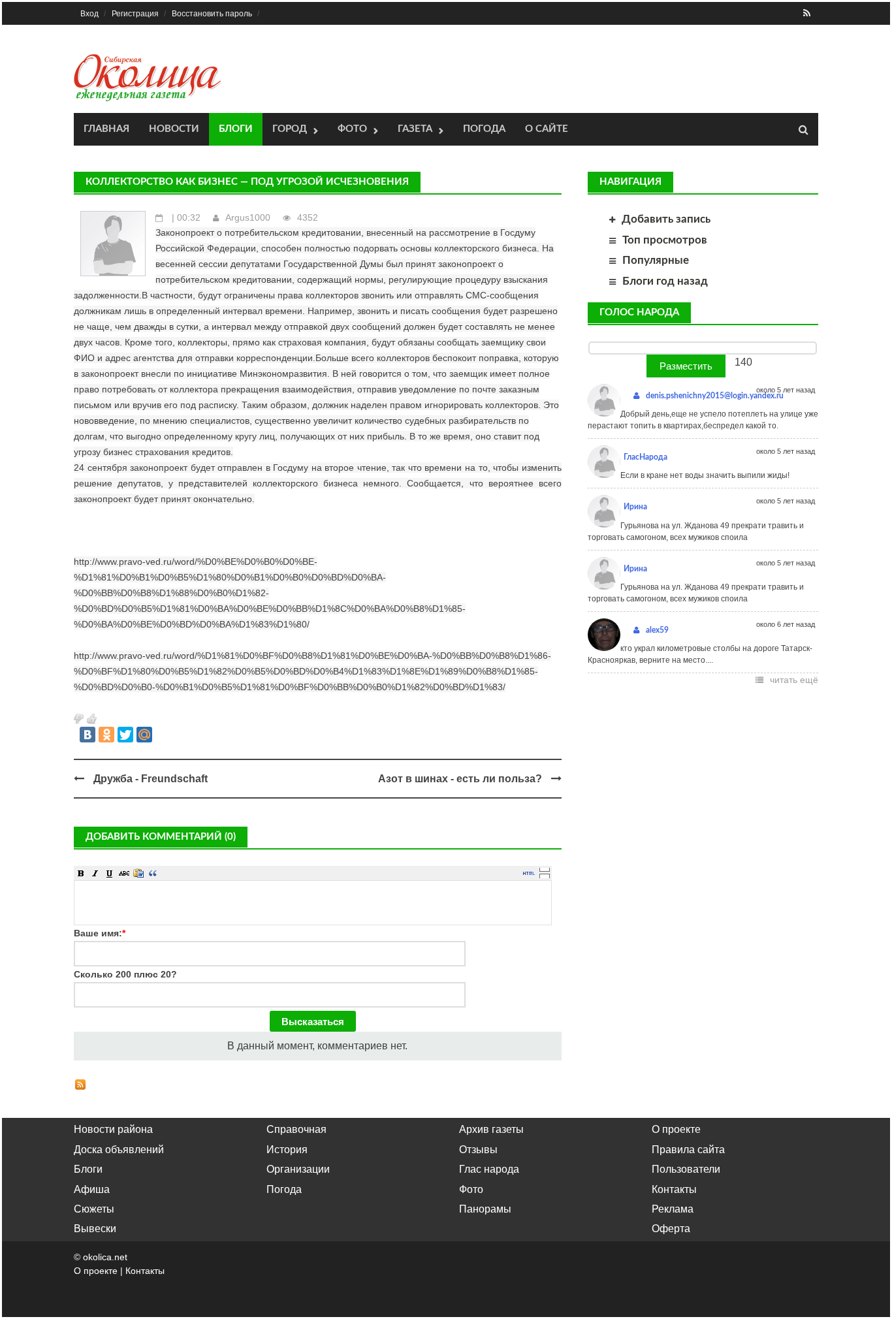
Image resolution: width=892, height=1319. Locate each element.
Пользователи (686, 1169)
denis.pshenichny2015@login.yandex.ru (715, 396)
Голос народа (639, 312)
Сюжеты (94, 1209)
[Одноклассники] (106, 734)
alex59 (657, 630)
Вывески (95, 1228)
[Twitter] (125, 734)
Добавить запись (666, 219)
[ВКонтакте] (87, 734)
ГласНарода (645, 457)
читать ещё (794, 680)
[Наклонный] (95, 873)
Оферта (671, 1228)
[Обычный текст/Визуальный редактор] (529, 873)
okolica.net (105, 1257)
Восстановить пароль (212, 13)
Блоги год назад (665, 281)
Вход (89, 13)
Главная (106, 129)
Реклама (672, 1209)
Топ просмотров (664, 240)
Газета (415, 129)
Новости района (113, 1129)
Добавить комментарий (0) (161, 837)
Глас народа (489, 1169)
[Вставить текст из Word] (138, 873)
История (287, 1149)
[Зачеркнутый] (124, 873)
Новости (174, 129)
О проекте (676, 1129)
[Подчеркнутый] (110, 873)
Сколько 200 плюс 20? (125, 974)
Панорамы (485, 1209)
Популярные (655, 260)
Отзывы (478, 1149)
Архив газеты (491, 1129)
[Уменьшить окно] (544, 875)
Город (289, 129)
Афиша (92, 1189)
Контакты (674, 1189)
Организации (298, 1169)
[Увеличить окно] (544, 869)
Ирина (635, 507)
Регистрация (135, 13)
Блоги (236, 129)
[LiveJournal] (163, 734)
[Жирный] (81, 873)
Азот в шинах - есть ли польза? (460, 778)
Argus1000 (247, 217)
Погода (484, 129)
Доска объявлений (119, 1149)
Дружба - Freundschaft (150, 778)
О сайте (546, 129)
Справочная (296, 1129)
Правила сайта (688, 1149)
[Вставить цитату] (153, 873)
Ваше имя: (99, 933)
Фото (352, 129)
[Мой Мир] (144, 734)
